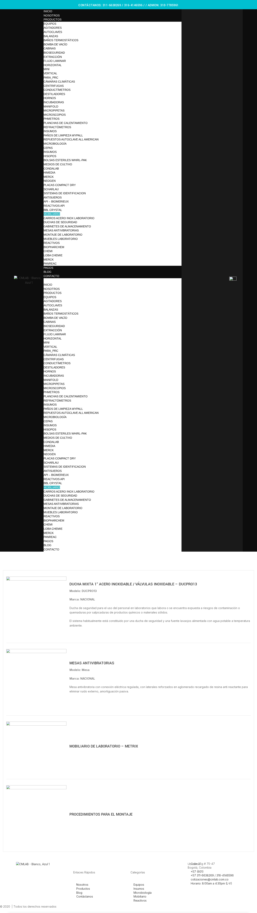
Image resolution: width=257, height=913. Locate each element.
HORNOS (50, 98)
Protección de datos (170, 906)
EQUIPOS (50, 23)
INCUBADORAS (54, 102)
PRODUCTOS (52, 19)
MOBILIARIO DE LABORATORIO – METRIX (103, 746)
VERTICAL (50, 73)
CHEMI (48, 251)
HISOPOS (50, 156)
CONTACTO (51, 276)
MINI (47, 69)
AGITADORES (53, 27)
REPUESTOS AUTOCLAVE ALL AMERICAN (71, 139)
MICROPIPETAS (54, 110)
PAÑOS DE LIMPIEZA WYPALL (63, 135)
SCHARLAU (51, 189)
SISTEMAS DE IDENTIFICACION (65, 193)
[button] (113, 280)
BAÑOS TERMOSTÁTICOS (61, 40)
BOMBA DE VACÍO (55, 44)
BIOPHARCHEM (54, 247)
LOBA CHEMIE (53, 255)
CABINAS (50, 48)
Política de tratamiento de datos (208, 906)
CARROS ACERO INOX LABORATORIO (69, 218)
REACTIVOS (52, 242)
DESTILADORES (54, 94)
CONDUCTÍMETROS (57, 89)
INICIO (48, 11)
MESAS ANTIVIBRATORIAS (61, 230)
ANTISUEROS (53, 197)
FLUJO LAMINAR (55, 60)
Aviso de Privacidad (141, 906)
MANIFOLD (51, 106)
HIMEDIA (49, 172)
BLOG (47, 271)
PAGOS (48, 267)
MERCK (49, 176)
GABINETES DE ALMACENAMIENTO (67, 226)
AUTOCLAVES (53, 32)
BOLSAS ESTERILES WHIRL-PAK (65, 160)
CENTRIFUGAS (54, 85)
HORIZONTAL (53, 65)
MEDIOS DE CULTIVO (58, 164)
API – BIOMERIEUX (56, 201)
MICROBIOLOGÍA (55, 143)
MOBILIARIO (52, 214)
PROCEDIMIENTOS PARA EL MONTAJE (101, 814)
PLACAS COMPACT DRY (60, 185)
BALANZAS (51, 36)
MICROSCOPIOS (55, 114)
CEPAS (48, 147)
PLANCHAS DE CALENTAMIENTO (66, 123)
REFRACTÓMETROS (57, 127)
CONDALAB (51, 168)
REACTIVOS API (54, 205)
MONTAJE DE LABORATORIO (63, 234)
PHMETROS (51, 118)
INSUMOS (50, 131)
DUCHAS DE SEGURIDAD (60, 222)
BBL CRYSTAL (53, 210)
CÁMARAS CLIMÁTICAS (59, 81)
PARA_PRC (51, 77)
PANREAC (50, 263)
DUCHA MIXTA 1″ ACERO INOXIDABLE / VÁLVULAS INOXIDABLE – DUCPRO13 (133, 584)
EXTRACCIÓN (53, 56)
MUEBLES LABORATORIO (61, 238)
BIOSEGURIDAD (54, 52)
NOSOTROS (52, 15)
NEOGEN (50, 180)
